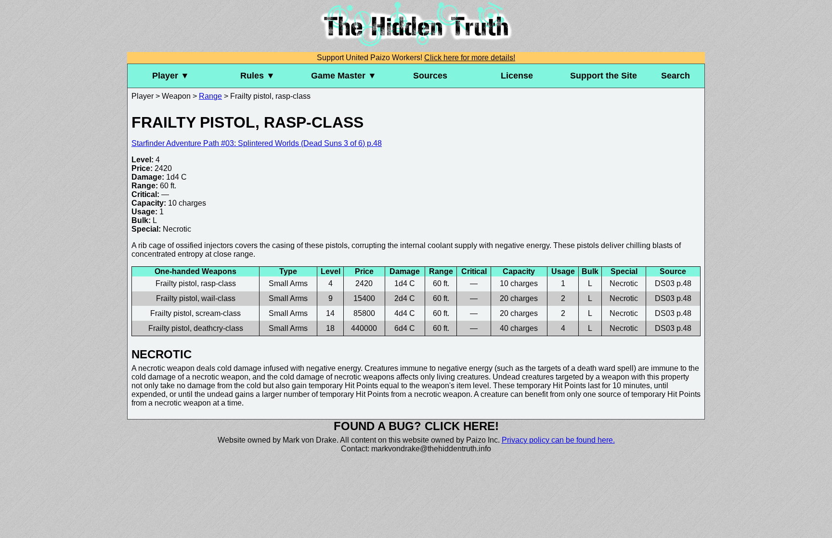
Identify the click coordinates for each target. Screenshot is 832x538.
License (517, 75)
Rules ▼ (257, 75)
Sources (430, 75)
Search (675, 75)
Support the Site (603, 75)
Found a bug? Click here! (416, 426)
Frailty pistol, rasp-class (196, 283)
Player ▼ (170, 75)
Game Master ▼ (344, 75)
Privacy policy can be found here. (558, 440)
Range (210, 96)
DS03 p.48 (673, 283)
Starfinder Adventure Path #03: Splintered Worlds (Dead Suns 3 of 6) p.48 (256, 143)
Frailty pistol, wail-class (195, 298)
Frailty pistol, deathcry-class (195, 328)
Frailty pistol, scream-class (195, 313)
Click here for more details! (469, 57)
